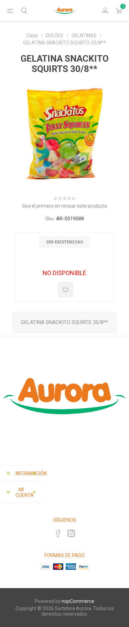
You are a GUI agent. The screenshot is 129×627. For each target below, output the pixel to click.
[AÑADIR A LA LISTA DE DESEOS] (65, 289)
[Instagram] (71, 533)
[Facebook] (58, 533)
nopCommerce (78, 601)
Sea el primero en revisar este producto (64, 206)
